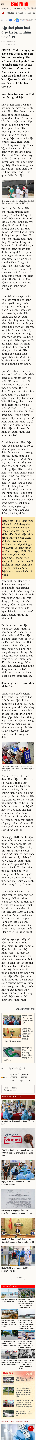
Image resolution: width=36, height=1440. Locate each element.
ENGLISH (4, 9)
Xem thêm (18, 1277)
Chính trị (19, 13)
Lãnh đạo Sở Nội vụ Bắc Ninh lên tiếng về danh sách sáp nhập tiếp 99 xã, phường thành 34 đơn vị (26, 1303)
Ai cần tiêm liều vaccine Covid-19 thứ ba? (27, 1019)
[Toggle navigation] (3, 4)
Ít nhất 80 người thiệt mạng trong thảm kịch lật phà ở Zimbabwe (9, 1362)
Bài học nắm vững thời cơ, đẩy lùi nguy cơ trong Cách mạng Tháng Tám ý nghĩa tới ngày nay (26, 1364)
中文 (11, 8)
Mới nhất (10, 13)
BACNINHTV (18, 9)
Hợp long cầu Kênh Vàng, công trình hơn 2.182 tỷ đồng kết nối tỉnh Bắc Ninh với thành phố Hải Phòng (26, 1324)
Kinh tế (28, 13)
